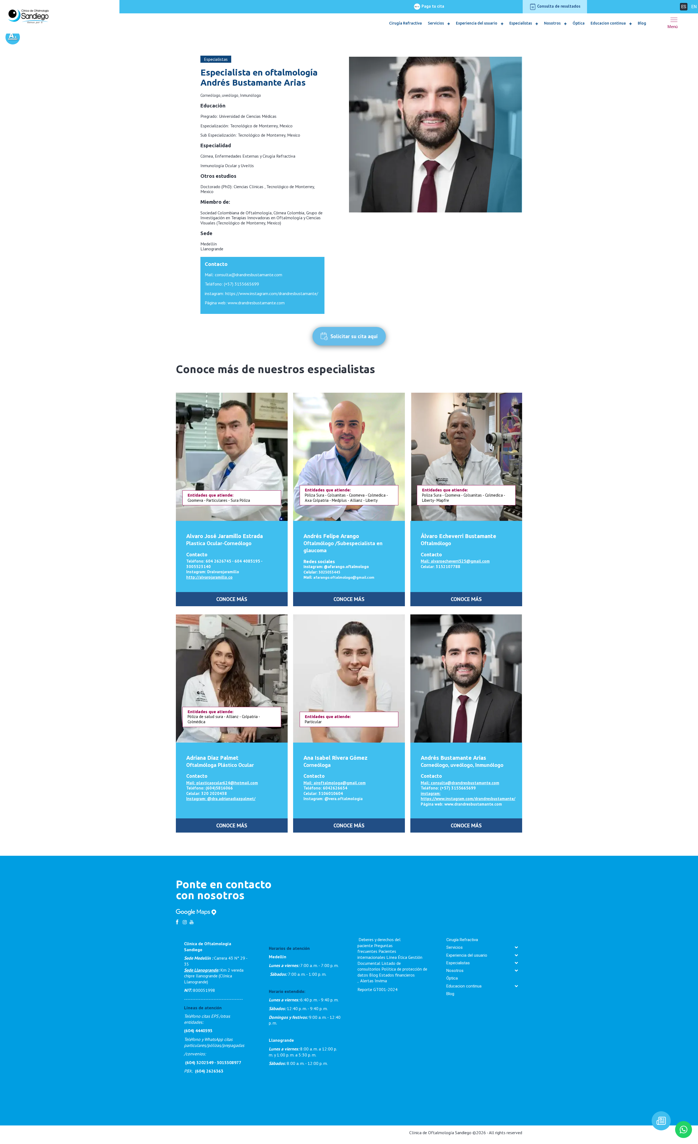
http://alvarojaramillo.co (209, 577)
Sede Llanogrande (201, 970)
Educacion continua (609, 23)
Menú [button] (672, 26)
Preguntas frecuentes (375, 948)
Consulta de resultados (558, 6)
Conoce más (231, 599)
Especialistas (521, 23)
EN (694, 6)
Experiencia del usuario (477, 23)
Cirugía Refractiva (405, 23)
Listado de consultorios (379, 966)
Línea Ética (396, 957)
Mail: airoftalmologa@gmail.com (334, 782)
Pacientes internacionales (376, 954)
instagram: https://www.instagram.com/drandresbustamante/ (261, 293)
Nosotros (552, 23)
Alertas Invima (373, 980)
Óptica (579, 23)
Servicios (436, 23)
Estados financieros (397, 975)
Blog (642, 23)
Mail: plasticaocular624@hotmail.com (222, 782)
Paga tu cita (432, 6)
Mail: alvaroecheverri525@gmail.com (455, 561)
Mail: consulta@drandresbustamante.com (243, 274)
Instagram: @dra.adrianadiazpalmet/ (220, 798)
